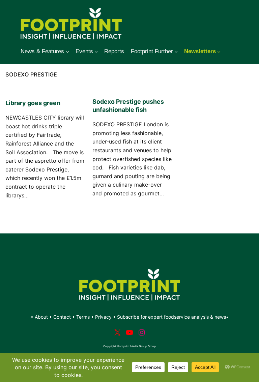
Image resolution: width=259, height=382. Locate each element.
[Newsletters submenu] (219, 51)
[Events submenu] (96, 51)
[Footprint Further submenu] (176, 51)
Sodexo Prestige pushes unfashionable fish (128, 105)
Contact (62, 317)
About (42, 317)
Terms (83, 317)
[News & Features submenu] (67, 51)
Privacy (103, 317)
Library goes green (32, 102)
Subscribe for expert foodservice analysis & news (171, 317)
